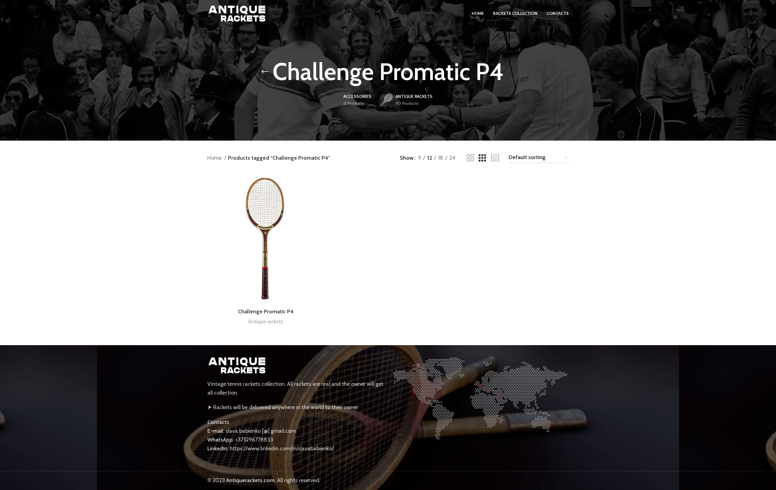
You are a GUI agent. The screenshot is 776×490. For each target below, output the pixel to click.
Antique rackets (265, 321)
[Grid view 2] (470, 158)
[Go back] (265, 72)
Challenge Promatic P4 (265, 311)
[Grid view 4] (495, 158)
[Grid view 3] (482, 158)
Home (215, 158)
